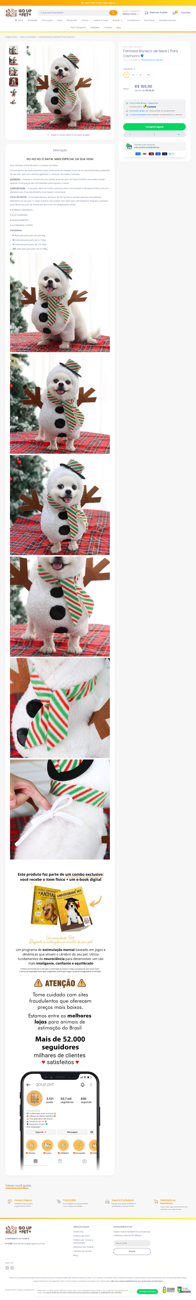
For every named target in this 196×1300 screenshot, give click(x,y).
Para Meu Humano (167, 20)
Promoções (47, 20)
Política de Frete (81, 1235)
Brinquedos (72, 20)
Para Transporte (78, 27)
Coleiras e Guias (100, 20)
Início (20, 20)
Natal (59, 20)
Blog (119, 27)
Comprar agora (154, 127)
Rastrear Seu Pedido (83, 1246)
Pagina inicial (11, 37)
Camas (85, 20)
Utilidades (94, 27)
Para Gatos (149, 20)
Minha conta (130, 13)
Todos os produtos (27, 37)
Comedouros (133, 20)
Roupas (116, 20)
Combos (108, 27)
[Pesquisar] (113, 12)
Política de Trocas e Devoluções (83, 1241)
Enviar (132, 1251)
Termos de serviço (82, 1251)
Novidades (32, 20)
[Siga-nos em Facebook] (7, 1268)
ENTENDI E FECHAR (147, 1291)
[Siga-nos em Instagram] (12, 1268)
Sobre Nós (78, 1231)
